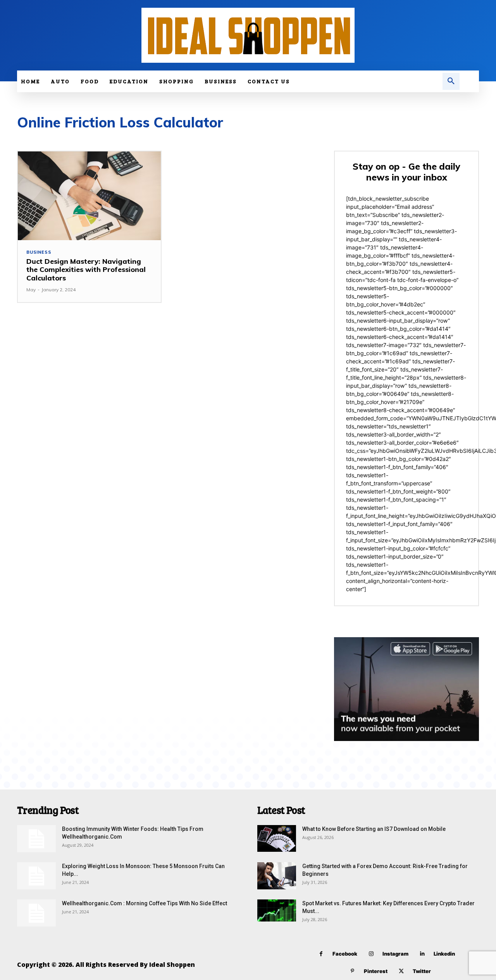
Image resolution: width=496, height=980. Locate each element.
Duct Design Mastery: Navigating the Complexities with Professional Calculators (86, 269)
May (31, 289)
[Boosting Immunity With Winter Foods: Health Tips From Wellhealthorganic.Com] (36, 838)
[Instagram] (371, 954)
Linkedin (444, 954)
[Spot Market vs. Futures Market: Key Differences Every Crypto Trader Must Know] (276, 910)
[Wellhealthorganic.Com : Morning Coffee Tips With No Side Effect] (36, 913)
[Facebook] (321, 954)
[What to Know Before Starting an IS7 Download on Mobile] (276, 838)
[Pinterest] (352, 971)
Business (38, 252)
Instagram (395, 954)
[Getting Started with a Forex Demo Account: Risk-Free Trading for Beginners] (276, 875)
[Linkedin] (422, 954)
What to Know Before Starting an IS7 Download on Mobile (374, 829)
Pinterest (376, 971)
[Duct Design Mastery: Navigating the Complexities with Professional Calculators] (89, 195)
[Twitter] (401, 971)
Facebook (344, 954)
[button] (451, 81)
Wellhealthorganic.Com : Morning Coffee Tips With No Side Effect (144, 903)
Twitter (422, 971)
